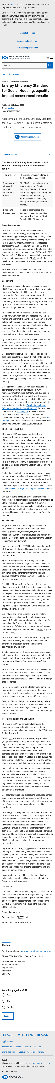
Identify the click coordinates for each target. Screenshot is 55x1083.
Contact (28, 1047)
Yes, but (10, 1007)
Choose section (10, 154)
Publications (14, 74)
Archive (18, 1047)
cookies (12, 4)
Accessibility (7, 1047)
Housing (10, 108)
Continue (8, 1016)
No (8, 1001)
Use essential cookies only (27, 41)
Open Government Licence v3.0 (40, 1063)
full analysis (22, 411)
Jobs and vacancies (27, 1052)
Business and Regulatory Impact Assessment (27, 488)
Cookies (37, 1047)
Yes (8, 995)
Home (4, 74)
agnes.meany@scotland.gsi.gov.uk (37, 951)
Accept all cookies (27, 33)
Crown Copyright (8, 1052)
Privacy (41, 1052)
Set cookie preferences (27, 48)
